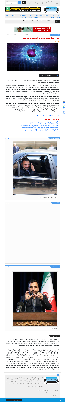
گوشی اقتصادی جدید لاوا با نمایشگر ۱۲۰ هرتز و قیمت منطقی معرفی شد (35, 21)
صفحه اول (56, 3)
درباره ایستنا (55, 393)
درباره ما (42, 3)
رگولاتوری (41, 15)
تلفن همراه (52, 16)
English (7, 15)
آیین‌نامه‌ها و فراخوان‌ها (23, 16)
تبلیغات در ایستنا (49, 3)
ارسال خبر (55, 395)
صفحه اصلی (37, 116)
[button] (32, 400)
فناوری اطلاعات (58, 16)
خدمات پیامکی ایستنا (43, 390)
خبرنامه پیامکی (30, 3)
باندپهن (46, 15)
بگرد (19, 3)
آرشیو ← (7, 138)
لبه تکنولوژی (36, 16)
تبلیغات (47, 393)
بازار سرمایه (30, 16)
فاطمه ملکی (48, 116)
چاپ (42, 116)
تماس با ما (36, 3)
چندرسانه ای (13, 16)
